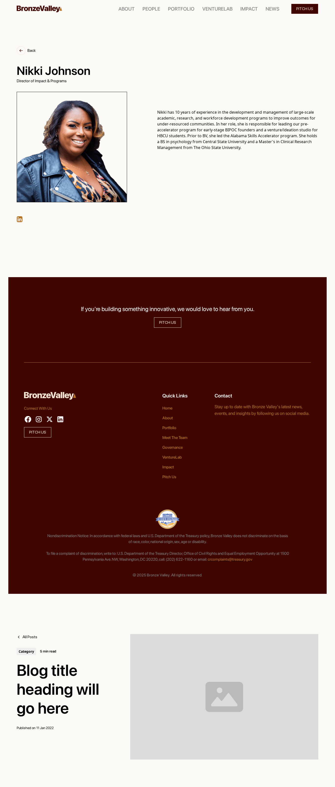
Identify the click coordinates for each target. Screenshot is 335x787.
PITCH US (304, 8)
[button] (151, 8)
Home (167, 408)
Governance (172, 447)
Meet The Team (174, 437)
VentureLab (172, 457)
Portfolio (169, 427)
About (167, 418)
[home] (39, 8)
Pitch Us (169, 477)
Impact (168, 467)
